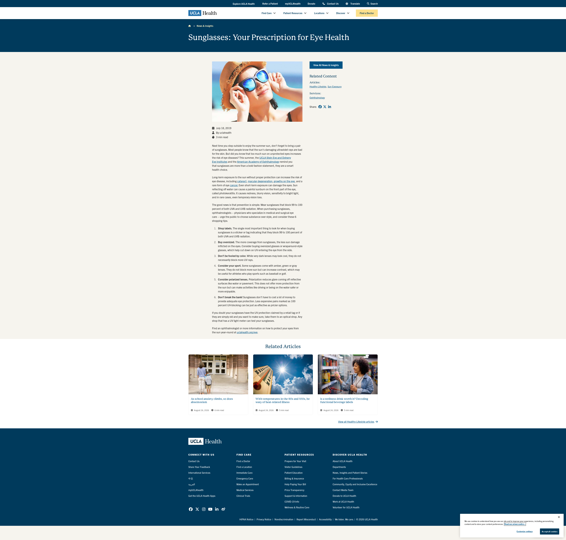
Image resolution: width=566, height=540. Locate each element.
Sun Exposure (335, 86)
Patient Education (294, 472)
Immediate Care (244, 472)
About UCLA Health (342, 461)
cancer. (234, 185)
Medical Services (244, 489)
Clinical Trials (243, 495)
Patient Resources (292, 13)
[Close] (559, 517)
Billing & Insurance (294, 478)
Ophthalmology (317, 97)
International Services (199, 472)
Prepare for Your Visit (295, 461)
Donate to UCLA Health (344, 495)
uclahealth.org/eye (247, 332)
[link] (320, 107)
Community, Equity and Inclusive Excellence (355, 484)
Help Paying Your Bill (295, 484)
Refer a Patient (270, 3)
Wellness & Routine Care (297, 507)
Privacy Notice (264, 519)
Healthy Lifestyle (318, 86)
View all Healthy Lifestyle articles (356, 421)
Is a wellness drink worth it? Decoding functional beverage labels (344, 400)
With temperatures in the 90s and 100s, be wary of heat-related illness (283, 400)
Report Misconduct (306, 519)
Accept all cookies (549, 531)
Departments (339, 466)
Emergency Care (244, 478)
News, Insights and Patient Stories (350, 472)
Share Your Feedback (199, 466)
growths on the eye (284, 181)
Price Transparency (294, 489)
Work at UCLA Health (343, 501)
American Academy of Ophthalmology (258, 161)
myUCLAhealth (293, 3)
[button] (244, 3)
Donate (311, 3)
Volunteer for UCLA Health (346, 507)
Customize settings (525, 531)
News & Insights (205, 25)
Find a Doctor (367, 13)
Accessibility (325, 519)
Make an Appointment (247, 484)
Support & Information (296, 495)
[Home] (189, 26)
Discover (340, 13)
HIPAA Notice (246, 519)
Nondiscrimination (283, 519)
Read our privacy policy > (514, 524)
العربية (191, 484)
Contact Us (332, 3)
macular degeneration (260, 181)
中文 (190, 478)
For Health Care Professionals (348, 478)
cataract (242, 181)
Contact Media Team (343, 489)
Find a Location (244, 466)
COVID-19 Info (292, 501)
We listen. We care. (344, 519)
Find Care (267, 13)
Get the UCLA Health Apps (201, 495)
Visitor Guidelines (293, 466)
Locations (319, 13)
